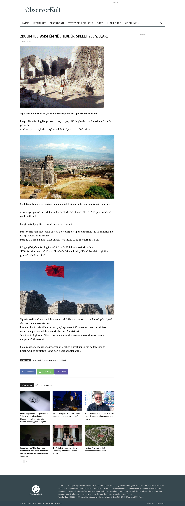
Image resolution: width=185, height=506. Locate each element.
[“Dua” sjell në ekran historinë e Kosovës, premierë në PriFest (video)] (67, 435)
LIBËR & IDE (114, 23)
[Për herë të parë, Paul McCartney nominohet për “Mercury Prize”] (67, 401)
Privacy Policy (160, 504)
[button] (161, 23)
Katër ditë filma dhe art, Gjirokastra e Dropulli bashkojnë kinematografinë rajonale (99, 416)
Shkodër (64, 360)
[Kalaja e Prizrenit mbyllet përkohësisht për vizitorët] (99, 435)
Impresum (150, 504)
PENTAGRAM (57, 23)
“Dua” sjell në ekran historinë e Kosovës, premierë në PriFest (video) (65, 450)
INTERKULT (39, 23)
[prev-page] (22, 461)
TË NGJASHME (27, 385)
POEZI (100, 23)
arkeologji (37, 360)
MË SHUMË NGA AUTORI (44, 385)
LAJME (25, 23)
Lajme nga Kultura (51, 360)
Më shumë (131, 23)
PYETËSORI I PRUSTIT (80, 23)
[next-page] (26, 461)
